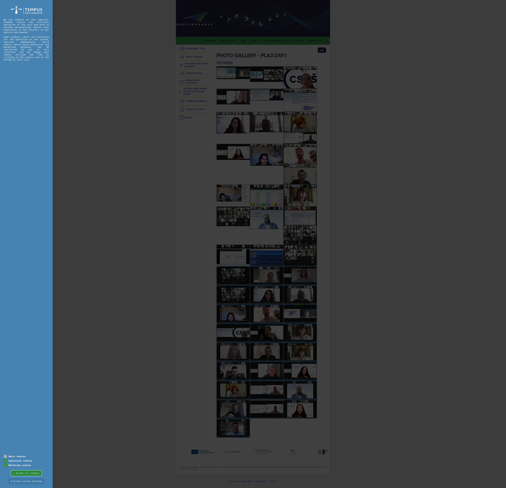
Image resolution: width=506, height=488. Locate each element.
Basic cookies (17, 456)
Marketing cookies (20, 465)
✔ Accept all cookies (26, 473)
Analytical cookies (20, 461)
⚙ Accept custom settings (26, 481)
